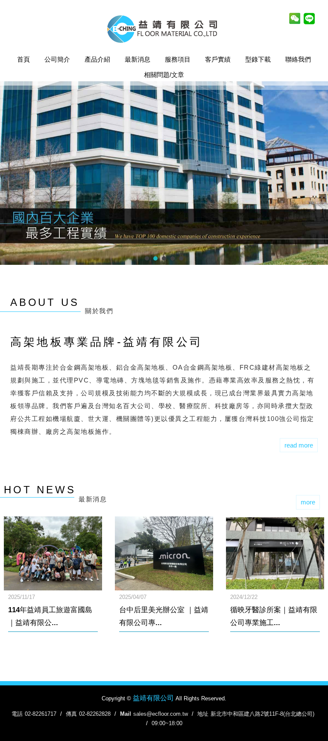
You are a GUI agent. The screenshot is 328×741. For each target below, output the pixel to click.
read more (298, 445)
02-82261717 (40, 714)
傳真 (71, 714)
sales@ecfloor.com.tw (160, 714)
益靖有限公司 (164, 29)
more (308, 502)
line (309, 19)
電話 (17, 714)
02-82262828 (95, 714)
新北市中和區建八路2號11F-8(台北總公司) (262, 714)
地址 (202, 714)
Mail (125, 714)
